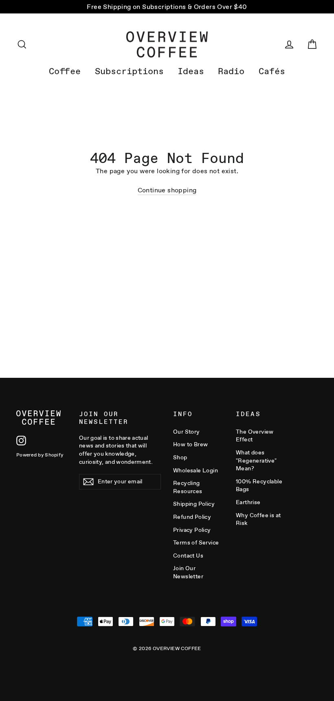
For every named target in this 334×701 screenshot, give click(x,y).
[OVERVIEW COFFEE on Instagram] (21, 440)
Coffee (65, 71)
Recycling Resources (187, 487)
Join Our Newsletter (188, 572)
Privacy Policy (192, 529)
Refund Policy (192, 516)
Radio (231, 71)
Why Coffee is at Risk (258, 519)
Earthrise (248, 502)
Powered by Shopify (39, 455)
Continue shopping (167, 190)
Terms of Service (196, 542)
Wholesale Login (195, 470)
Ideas (191, 71)
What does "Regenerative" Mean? (256, 460)
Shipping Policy (194, 503)
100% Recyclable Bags (259, 485)
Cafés (272, 71)
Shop (180, 457)
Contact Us (188, 555)
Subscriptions (129, 71)
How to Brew (190, 444)
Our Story (186, 431)
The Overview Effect (255, 435)
